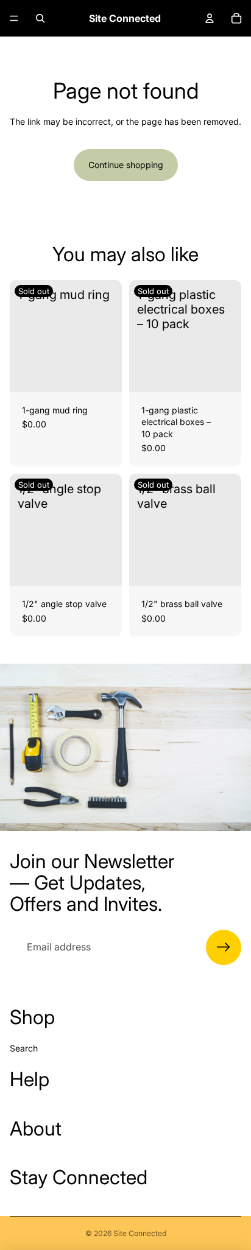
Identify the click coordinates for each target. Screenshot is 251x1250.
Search (24, 1047)
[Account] (209, 18)
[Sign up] (223, 947)
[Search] (40, 18)
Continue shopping (125, 165)
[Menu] (14, 18)
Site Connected (139, 1233)
